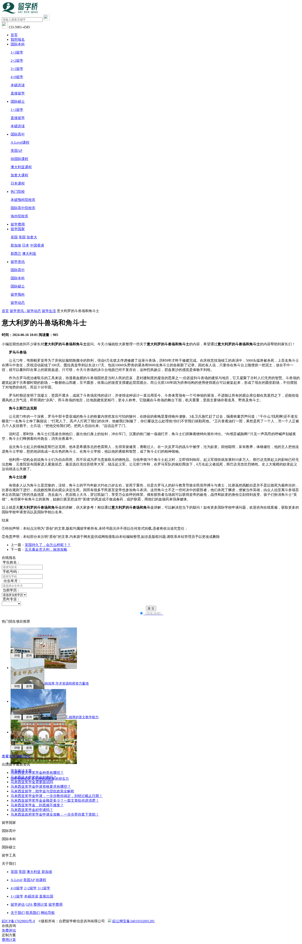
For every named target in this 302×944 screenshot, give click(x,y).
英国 (14, 237)
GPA (29, 904)
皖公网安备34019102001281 (133, 921)
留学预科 (18, 294)
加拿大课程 (19, 175)
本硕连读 (18, 85)
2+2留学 (17, 60)
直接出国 (46, 896)
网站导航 (48, 913)
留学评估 (18, 904)
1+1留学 (17, 110)
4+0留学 (17, 77)
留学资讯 (18, 262)
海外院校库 (19, 216)
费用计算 (40, 904)
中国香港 (37, 245)
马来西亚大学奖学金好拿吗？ (34, 777)
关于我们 (18, 913)
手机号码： (11, 571)
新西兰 (16, 253)
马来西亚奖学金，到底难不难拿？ (37, 805)
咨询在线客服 (267, 507)
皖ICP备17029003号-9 (18, 921)
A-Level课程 (20, 142)
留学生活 (49, 311)
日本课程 (18, 183)
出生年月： (11, 581)
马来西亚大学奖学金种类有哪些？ (37, 772)
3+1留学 (17, 69)
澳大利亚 (29, 253)
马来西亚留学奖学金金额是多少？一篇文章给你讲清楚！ (55, 800)
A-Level (16, 880)
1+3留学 (17, 52)
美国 (22, 237)
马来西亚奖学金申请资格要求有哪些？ (41, 786)
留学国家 (18, 229)
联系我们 (33, 913)
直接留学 (18, 93)
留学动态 (18, 303)
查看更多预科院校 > (17, 756)
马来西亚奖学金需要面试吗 (32, 782)
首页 (14, 35)
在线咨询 (9, 926)
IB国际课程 (19, 159)
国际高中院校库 (23, 208)
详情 (16, 655)
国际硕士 (18, 101)
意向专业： (11, 599)
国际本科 (18, 44)
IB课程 (41, 880)
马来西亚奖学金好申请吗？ (32, 810)
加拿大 (32, 237)
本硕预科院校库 (23, 200)
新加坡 (16, 245)
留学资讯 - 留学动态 (25, 311)
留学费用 (18, 224)
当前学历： (11, 590)
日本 (25, 245)
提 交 (151, 608)
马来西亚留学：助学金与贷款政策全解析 (42, 791)
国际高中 (18, 134)
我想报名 (18, 39)
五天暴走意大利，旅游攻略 (46, 549)
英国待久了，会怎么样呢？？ (48, 545)
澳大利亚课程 (21, 167)
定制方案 (9, 935)
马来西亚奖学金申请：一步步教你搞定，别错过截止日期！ (57, 796)
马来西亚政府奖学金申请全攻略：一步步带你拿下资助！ (55, 814)
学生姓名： (11, 562)
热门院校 (18, 191)
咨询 (28, 655)
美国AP (16, 151)
